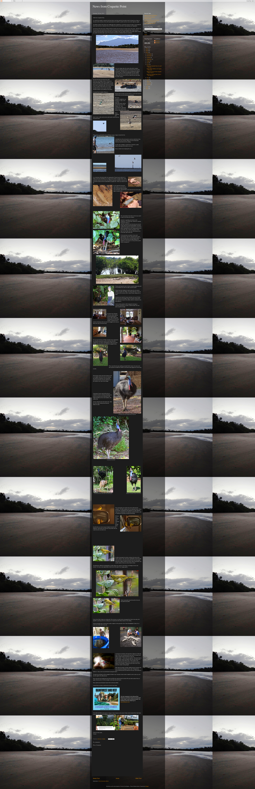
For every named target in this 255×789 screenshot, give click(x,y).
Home (117, 778)
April (148, 79)
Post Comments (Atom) (104, 781)
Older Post (138, 778)
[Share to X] (111, 739)
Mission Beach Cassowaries (150, 21)
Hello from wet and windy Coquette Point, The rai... (154, 72)
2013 (147, 86)
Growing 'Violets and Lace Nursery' (151, 20)
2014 (147, 52)
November (149, 55)
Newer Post (96, 778)
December (149, 54)
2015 (147, 50)
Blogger (147, 786)
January (149, 84)
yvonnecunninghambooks (149, 23)
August (148, 60)
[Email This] (108, 739)
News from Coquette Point (109, 6)
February (149, 82)
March (148, 81)
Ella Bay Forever (147, 18)
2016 (147, 48)
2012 (147, 88)
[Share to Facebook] (112, 739)
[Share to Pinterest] (113, 739)
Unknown (158, 40)
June (148, 64)
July (148, 62)
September (149, 59)
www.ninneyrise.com (125, 702)
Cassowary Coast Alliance (149, 16)
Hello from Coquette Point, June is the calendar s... (154, 75)
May (148, 77)
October (149, 57)
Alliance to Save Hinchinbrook (150, 15)
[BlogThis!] (110, 739)
